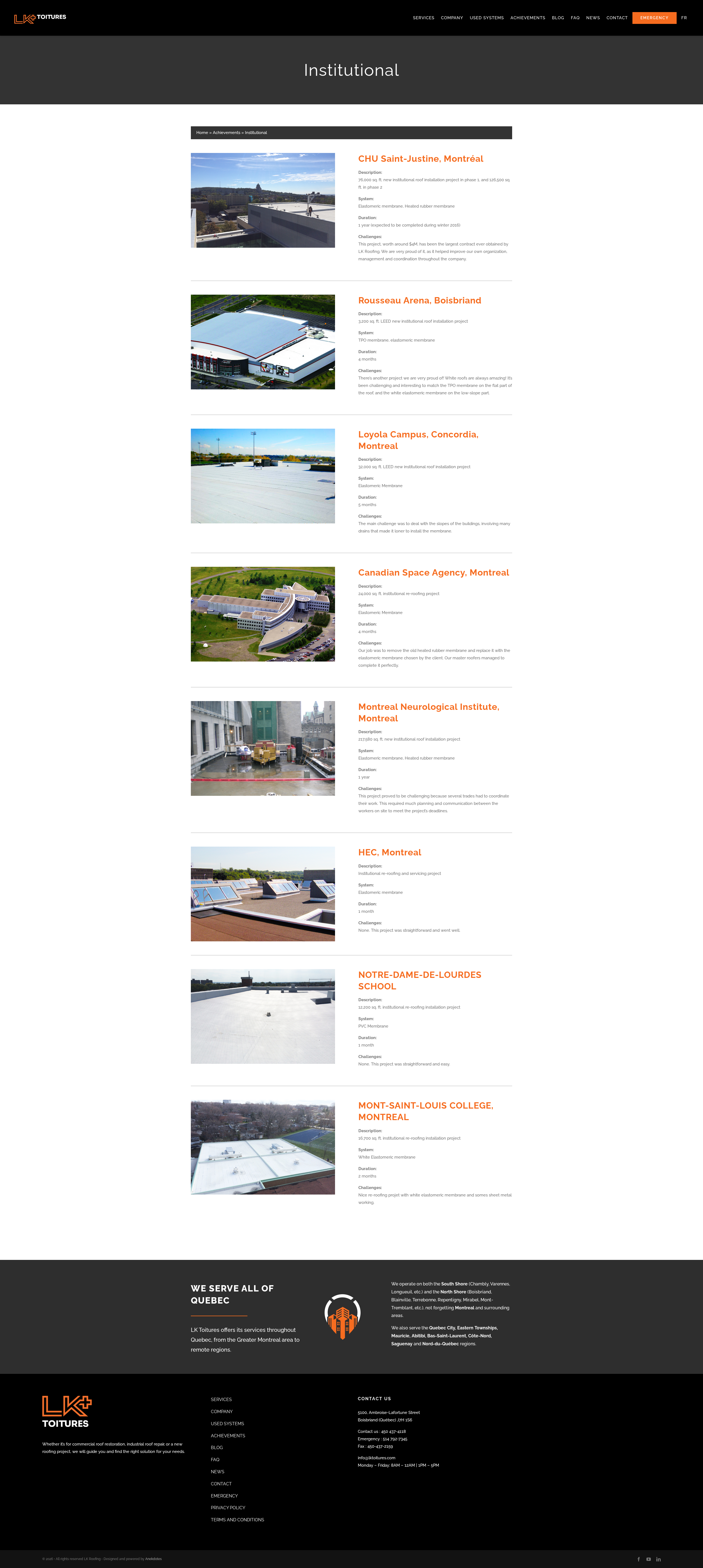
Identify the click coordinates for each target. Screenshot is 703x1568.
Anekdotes (153, 1559)
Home (202, 132)
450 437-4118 (393, 1431)
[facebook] (639, 1559)
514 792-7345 (395, 1438)
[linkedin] (658, 1559)
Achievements (226, 132)
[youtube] (648, 1559)
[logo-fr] (40, 5)
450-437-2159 (380, 1446)
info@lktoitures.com (376, 1457)
